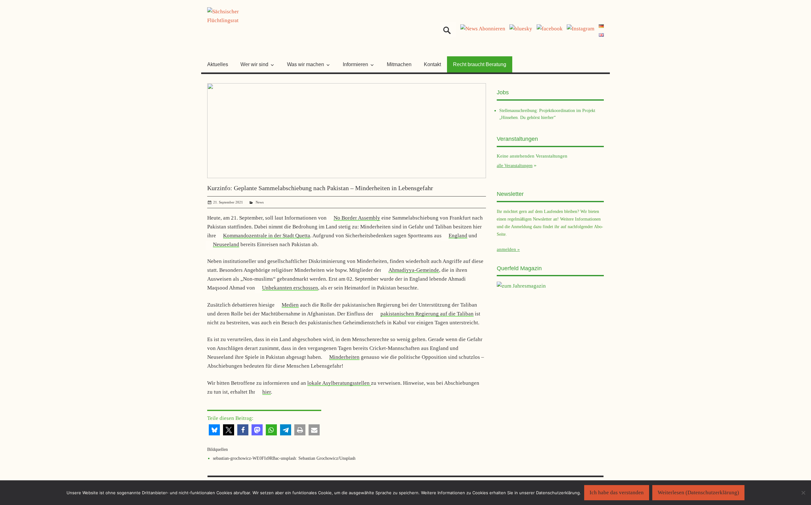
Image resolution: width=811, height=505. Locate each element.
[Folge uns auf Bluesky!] (520, 29)
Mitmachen (399, 64)
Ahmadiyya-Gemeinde (413, 270)
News (260, 202)
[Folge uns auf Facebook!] (550, 29)
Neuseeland (226, 244)
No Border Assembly (357, 218)
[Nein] (803, 492)
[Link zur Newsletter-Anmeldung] (482, 29)
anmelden (506, 249)
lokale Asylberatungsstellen (339, 383)
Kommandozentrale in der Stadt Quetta (266, 236)
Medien (290, 305)
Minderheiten (344, 357)
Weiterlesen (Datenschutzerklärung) (698, 492)
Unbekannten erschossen (290, 288)
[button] (214, 429)
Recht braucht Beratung (479, 64)
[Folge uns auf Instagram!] (580, 29)
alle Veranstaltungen (515, 165)
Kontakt (432, 64)
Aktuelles (217, 64)
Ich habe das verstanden (617, 492)
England (458, 236)
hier (266, 392)
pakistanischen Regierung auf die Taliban (427, 314)
